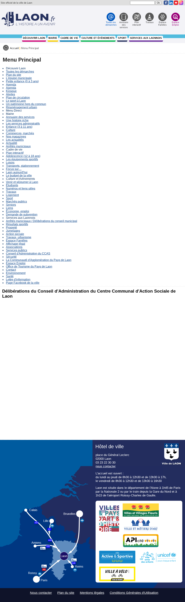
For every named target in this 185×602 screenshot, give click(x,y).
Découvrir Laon (34, 38)
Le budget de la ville (19, 175)
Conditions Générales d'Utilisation (134, 593)
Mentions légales (92, 593)
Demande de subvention (21, 214)
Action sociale (15, 234)
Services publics (16, 250)
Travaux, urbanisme (18, 237)
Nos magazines (16, 136)
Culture (10, 130)
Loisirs (10, 162)
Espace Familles (16, 240)
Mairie (52, 38)
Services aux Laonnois (146, 38)
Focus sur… (13, 169)
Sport (122, 38)
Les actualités (15, 139)
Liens (9, 208)
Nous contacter (41, 593)
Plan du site (13, 74)
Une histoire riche (17, 120)
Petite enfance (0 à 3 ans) (22, 81)
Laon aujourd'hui (16, 172)
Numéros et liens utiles (20, 188)
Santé (10, 276)
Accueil (14, 48)
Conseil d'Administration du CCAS (28, 253)
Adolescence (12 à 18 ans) (23, 156)
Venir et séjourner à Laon (22, 182)
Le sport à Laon (16, 100)
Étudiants (12, 185)
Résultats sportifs (17, 224)
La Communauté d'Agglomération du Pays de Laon (38, 260)
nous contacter (106, 466)
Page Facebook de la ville (22, 282)
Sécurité (11, 256)
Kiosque (11, 91)
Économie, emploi (17, 211)
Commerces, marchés (20, 133)
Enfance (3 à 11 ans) (19, 126)
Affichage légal (15, 243)
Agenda (11, 84)
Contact (11, 269)
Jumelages (13, 230)
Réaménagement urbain (21, 107)
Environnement (15, 273)
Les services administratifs (23, 123)
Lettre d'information (18, 279)
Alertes (10, 94)
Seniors (11, 204)
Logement (12, 195)
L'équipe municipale (19, 78)
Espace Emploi (15, 263)
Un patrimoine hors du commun (26, 104)
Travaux (11, 191)
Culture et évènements (98, 38)
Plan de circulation (18, 97)
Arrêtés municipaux (18, 146)
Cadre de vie (69, 38)
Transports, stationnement (22, 165)
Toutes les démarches (20, 71)
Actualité (11, 143)
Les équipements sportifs (22, 159)
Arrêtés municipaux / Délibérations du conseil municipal (41, 221)
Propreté (11, 227)
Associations (14, 247)
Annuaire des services (20, 117)
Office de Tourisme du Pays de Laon (29, 266)
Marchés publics (16, 201)
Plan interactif (14, 152)
